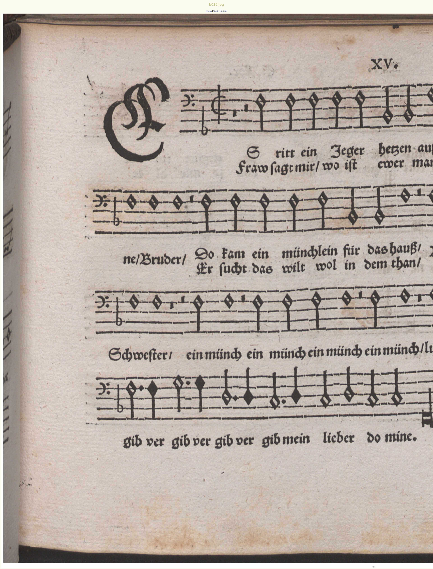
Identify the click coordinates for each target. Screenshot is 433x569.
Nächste (216, 11)
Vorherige (209, 11)
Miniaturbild (223, 11)
